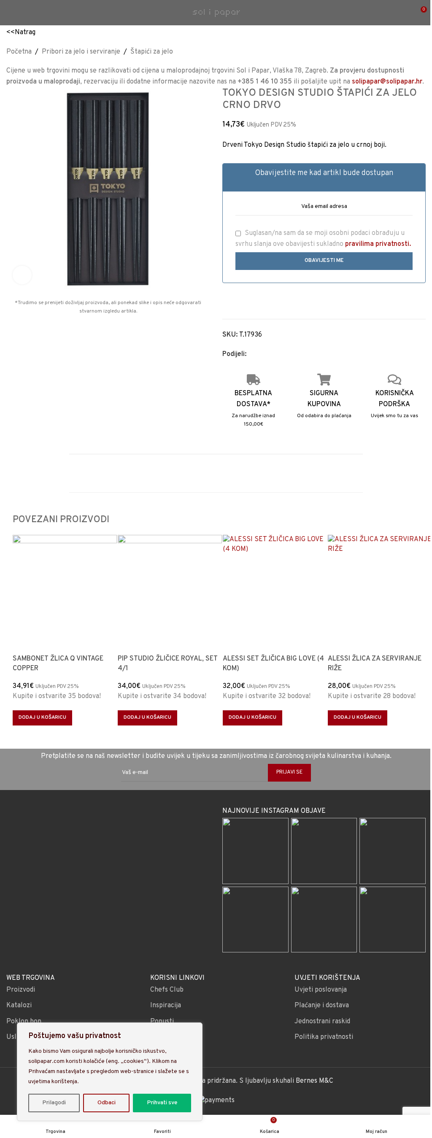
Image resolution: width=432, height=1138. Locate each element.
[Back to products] (410, 52)
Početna (19, 52)
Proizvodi (20, 990)
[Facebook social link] (251, 354)
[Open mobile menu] (9, 12)
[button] (42, 717)
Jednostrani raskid (322, 1021)
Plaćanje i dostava (321, 1005)
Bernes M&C (314, 1081)
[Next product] (421, 52)
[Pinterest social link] (272, 354)
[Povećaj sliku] (22, 275)
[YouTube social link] (118, 822)
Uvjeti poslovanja (320, 990)
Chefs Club (167, 990)
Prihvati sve (162, 1102)
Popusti (162, 1021)
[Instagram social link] (108, 822)
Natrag (25, 32)
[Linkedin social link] (282, 354)
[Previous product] (400, 52)
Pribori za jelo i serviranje (81, 52)
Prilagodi (54, 1102)
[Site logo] (216, 12)
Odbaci (106, 1102)
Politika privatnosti (323, 1037)
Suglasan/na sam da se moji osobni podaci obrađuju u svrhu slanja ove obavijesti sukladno (323, 238)
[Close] (194, 1030)
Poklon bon (23, 1021)
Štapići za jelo (151, 52)
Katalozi (19, 1005)
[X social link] (261, 354)
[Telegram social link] (292, 354)
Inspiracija (165, 1005)
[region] (109, 1071)
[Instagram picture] (255, 851)
